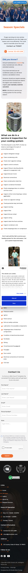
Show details (20, 293)
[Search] (22, 5)
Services (5, 493)
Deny (14, 303)
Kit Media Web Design (15, 570)
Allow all (14, 298)
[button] (25, 5)
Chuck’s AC (14, 562)
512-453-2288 (12, 530)
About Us (5, 499)
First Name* (4, 385)
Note (2, 420)
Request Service (7, 502)
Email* (3, 402)
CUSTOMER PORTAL (19, 2)
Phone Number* (6, 411)
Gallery (4, 496)
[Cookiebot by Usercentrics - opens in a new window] (20, 268)
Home (4, 490)
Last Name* (4, 394)
